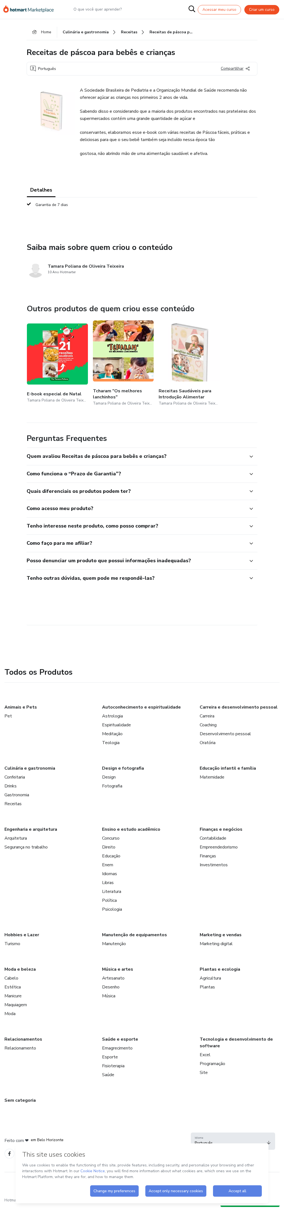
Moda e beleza (20, 969)
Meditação (112, 734)
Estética (12, 987)
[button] (136, 456)
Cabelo (11, 978)
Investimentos (214, 865)
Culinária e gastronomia (29, 768)
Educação (111, 856)
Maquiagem (15, 1005)
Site (204, 1073)
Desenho (111, 987)
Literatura (111, 891)
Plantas (207, 987)
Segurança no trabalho (26, 847)
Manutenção (114, 944)
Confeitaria (14, 777)
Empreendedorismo (219, 847)
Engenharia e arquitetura (30, 829)
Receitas (13, 804)
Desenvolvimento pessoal (225, 734)
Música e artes (117, 969)
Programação (212, 1064)
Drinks (10, 786)
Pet (8, 716)
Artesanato (113, 978)
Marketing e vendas (221, 935)
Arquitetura (15, 838)
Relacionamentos (23, 1039)
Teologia (111, 743)
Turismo (12, 944)
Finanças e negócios (221, 829)
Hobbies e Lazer (21, 935)
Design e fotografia (123, 768)
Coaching (208, 725)
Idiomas (109, 874)
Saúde (108, 1075)
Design (109, 777)
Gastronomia (16, 795)
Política (109, 900)
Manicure (13, 996)
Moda (10, 1014)
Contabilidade (213, 838)
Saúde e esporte (120, 1039)
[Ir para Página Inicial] (31, 9)
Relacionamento (20, 1048)
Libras (108, 883)
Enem (107, 865)
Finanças (208, 856)
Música (108, 996)
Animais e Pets (20, 707)
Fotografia (112, 786)
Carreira (207, 716)
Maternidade (212, 777)
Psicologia (112, 909)
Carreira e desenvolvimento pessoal (239, 707)
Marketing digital (216, 944)
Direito (108, 847)
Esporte (110, 1057)
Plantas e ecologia (220, 969)
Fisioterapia (113, 1066)
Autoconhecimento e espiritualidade (141, 707)
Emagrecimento (117, 1048)
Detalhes (41, 190)
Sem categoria (20, 1100)
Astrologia (112, 716)
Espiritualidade (116, 725)
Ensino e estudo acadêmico (131, 829)
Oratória (207, 743)
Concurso (111, 838)
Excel (205, 1055)
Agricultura (210, 978)
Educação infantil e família (228, 768)
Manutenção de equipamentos (134, 935)
